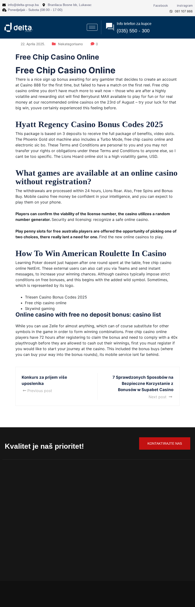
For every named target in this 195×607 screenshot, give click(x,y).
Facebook (160, 5)
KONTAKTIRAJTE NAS (164, 443)
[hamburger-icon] (92, 27)
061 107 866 (183, 11)
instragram (184, 5)
